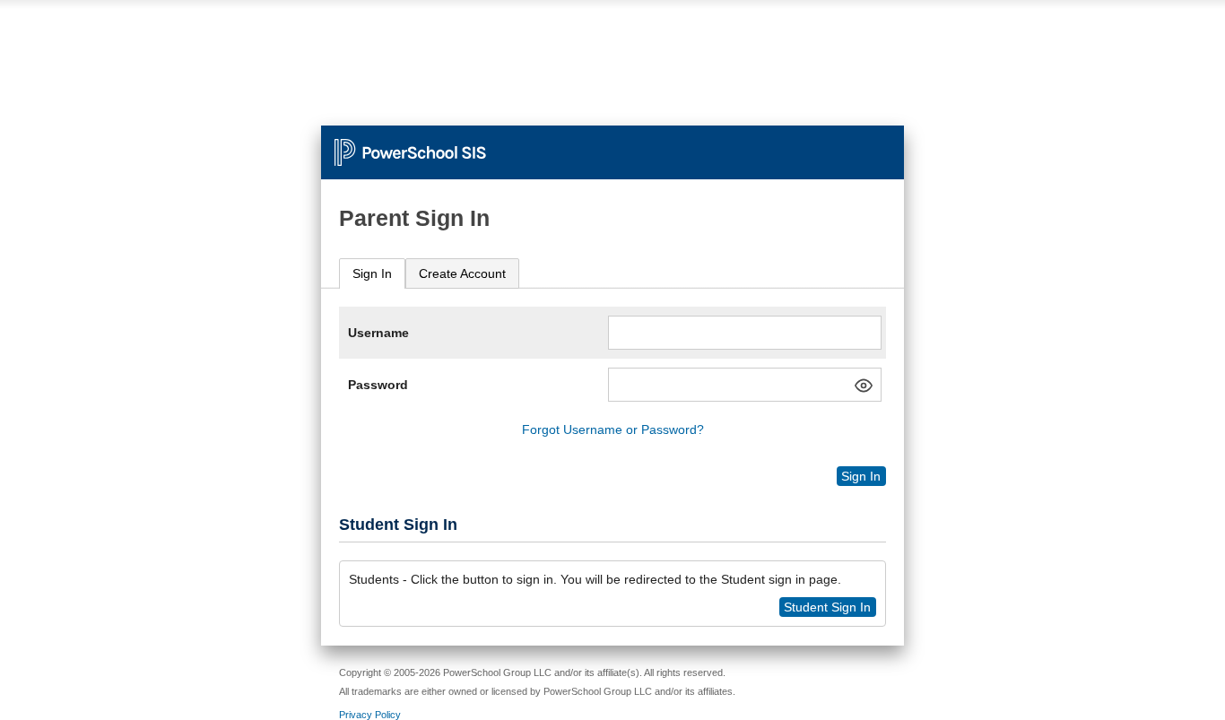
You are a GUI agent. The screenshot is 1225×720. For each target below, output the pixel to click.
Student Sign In (827, 607)
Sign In (372, 273)
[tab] (372, 274)
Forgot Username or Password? (613, 429)
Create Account (462, 273)
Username (378, 332)
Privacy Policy (370, 714)
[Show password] (863, 385)
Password (378, 384)
